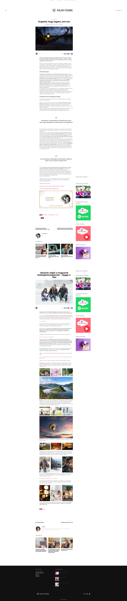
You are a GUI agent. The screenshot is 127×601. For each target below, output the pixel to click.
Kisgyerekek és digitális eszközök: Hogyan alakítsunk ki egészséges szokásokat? (41, 550)
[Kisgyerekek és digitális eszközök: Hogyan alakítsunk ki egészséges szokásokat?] (41, 542)
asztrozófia (45, 214)
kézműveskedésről (62, 315)
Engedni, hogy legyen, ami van (67, 522)
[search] (121, 10)
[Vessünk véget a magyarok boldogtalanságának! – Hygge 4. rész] (54, 292)
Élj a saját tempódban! (39, 522)
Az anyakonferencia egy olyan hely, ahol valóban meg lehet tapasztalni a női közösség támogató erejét (54, 551)
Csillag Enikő (40, 53)
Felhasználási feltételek (39, 571)
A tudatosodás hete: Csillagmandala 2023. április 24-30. (53, 256)
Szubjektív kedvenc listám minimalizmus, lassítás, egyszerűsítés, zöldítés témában (65, 229)
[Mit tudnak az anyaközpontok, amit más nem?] (67, 542)
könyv (52, 323)
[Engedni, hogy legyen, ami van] (54, 38)
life (54, 270)
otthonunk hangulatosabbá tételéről (51, 315)
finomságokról (69, 315)
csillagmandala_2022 (51, 214)
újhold (57, 214)
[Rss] (42, 531)
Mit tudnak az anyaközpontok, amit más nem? (67, 550)
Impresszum (37, 575)
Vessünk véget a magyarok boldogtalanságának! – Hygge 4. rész (42, 229)
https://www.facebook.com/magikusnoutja (51, 188)
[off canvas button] (6, 10)
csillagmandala (54, 19)
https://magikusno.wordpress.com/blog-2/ (56, 186)
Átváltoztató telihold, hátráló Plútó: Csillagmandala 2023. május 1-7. (40, 256)
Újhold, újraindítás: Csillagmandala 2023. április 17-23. (67, 256)
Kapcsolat (37, 574)
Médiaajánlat (37, 576)
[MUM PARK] (43, 593)
